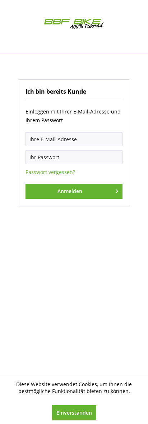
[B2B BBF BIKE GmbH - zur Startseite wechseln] (74, 25)
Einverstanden (74, 412)
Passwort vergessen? (50, 172)
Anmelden (69, 191)
